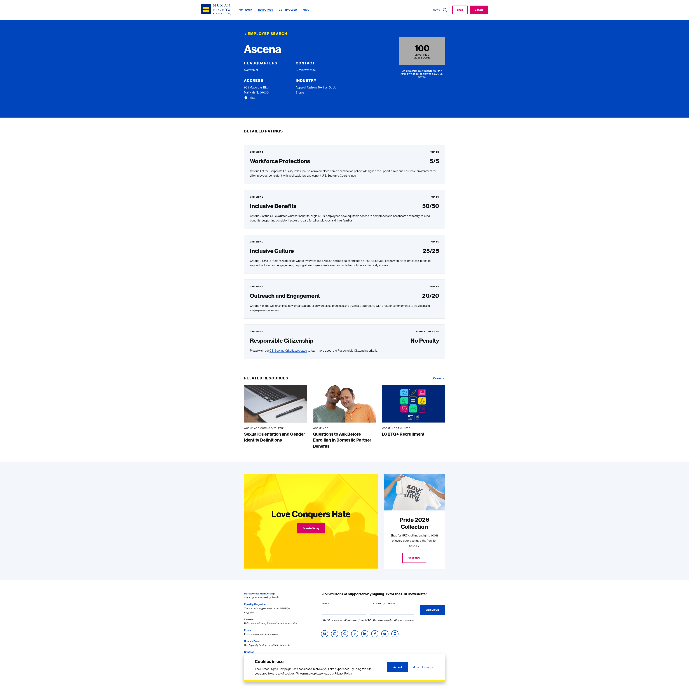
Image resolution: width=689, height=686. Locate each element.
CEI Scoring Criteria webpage (288, 350)
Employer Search (267, 33)
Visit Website (307, 70)
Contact (249, 652)
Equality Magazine (255, 604)
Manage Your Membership (259, 593)
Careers (249, 619)
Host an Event (252, 641)
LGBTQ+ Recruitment (403, 434)
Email (333, 603)
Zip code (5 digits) (389, 603)
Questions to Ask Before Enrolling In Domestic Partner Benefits (342, 440)
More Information (423, 667)
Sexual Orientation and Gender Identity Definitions (274, 437)
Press (247, 630)
